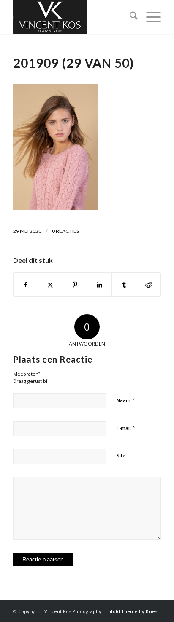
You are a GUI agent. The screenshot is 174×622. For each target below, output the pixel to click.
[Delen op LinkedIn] (99, 284)
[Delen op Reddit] (148, 284)
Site (121, 455)
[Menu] (149, 17)
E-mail (126, 428)
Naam (126, 400)
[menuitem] (129, 17)
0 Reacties (65, 231)
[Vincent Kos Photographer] (72, 17)
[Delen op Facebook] (26, 284)
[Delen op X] (50, 284)
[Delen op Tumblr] (124, 284)
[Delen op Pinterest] (75, 284)
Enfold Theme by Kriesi (132, 611)
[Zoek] (129, 17)
